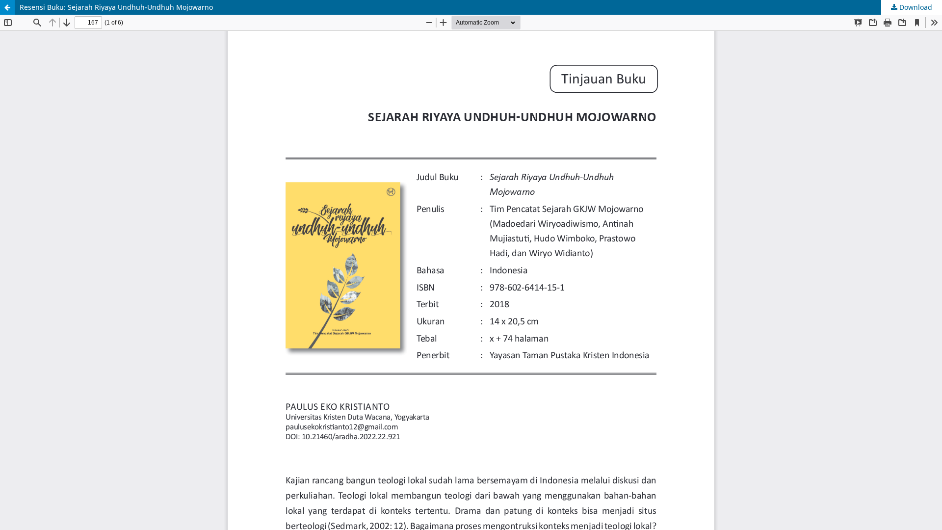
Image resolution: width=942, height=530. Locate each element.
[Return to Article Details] (7, 7)
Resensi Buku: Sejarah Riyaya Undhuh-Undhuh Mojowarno (116, 7)
